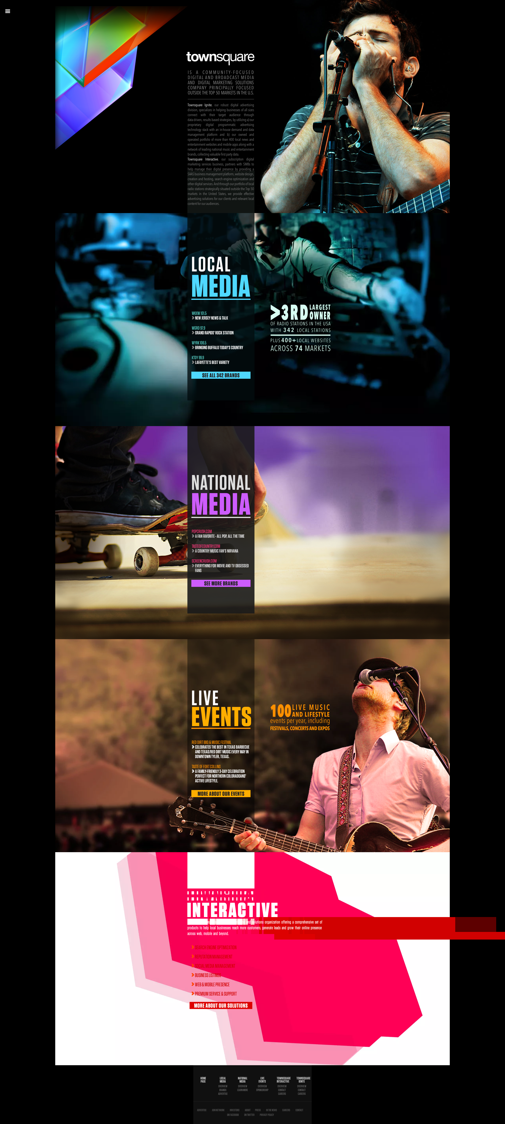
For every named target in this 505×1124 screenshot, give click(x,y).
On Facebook (233, 1115)
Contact (282, 1090)
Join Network (218, 1110)
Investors (234, 1110)
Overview (222, 1086)
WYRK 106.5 (199, 343)
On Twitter (249, 1115)
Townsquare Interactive (282, 1080)
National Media (242, 1080)
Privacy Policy (267, 1115)
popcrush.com (202, 531)
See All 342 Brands (221, 375)
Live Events (262, 1080)
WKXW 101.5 (199, 313)
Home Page (203, 1080)
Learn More (242, 1090)
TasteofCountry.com (206, 546)
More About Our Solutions (221, 1005)
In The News (271, 1110)
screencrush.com (204, 561)
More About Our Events (221, 793)
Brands (222, 1090)
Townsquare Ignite (301, 1080)
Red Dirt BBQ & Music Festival (211, 742)
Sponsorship (262, 1090)
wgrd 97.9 (198, 328)
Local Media (223, 1080)
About (248, 1110)
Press (258, 1110)
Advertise (223, 1094)
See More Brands (221, 583)
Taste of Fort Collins (206, 766)
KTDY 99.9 (198, 357)
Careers (282, 1094)
